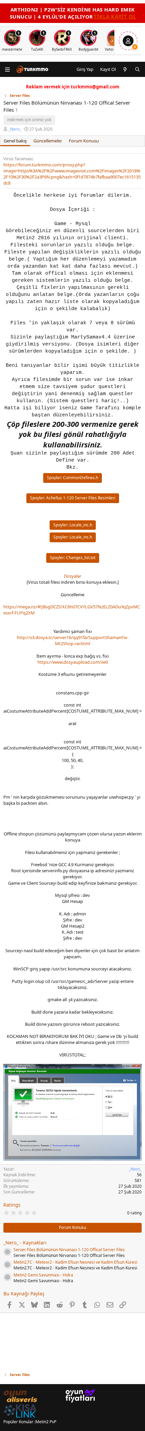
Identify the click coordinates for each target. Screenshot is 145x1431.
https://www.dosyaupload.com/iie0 (72, 662)
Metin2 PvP (45, 1422)
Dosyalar (72, 576)
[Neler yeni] (125, 69)
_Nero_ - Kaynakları (25, 1242)
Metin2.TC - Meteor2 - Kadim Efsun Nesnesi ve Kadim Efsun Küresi (75, 1262)
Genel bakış (15, 141)
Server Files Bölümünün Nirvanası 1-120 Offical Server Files (69, 1250)
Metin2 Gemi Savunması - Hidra (43, 1275)
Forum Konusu (84, 141)
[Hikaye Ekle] (135, 47)
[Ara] (137, 69)
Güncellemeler (47, 141)
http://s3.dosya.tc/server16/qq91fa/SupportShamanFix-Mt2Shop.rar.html (72, 640)
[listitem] (37, 41)
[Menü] (7, 69)
